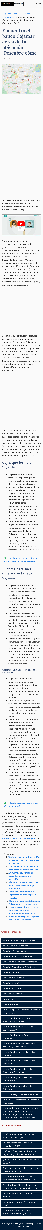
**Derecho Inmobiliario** (15, 945)
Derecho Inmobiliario (13, 977)
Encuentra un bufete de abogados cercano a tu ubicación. (20, 875)
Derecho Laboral (11, 983)
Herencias (8, 999)
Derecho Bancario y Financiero (18, 956)
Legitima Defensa (11, 13)
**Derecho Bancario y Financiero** (20, 940)
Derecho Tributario (12, 993)
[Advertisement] (21, 120)
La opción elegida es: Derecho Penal (21, 1094)
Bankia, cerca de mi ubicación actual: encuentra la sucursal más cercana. (24, 860)
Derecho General (11, 972)
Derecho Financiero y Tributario (19, 967)
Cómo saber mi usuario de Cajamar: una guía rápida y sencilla (22, 894)
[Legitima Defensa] (12, 4)
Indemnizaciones (11, 1004)
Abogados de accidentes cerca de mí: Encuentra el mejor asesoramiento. (24, 885)
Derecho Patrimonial (13, 988)
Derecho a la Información (15, 951)
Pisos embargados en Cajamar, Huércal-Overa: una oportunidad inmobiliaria (24, 910)
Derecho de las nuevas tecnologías (20, 961)
